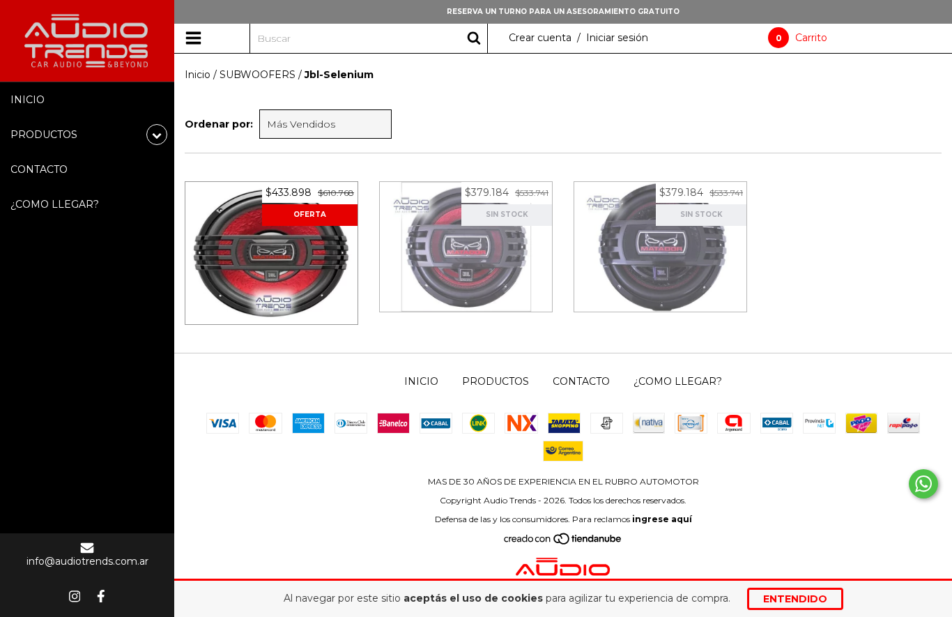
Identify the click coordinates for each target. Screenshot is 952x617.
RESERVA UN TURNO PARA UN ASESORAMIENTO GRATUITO (563, 11)
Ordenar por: (219, 124)
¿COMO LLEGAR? (54, 204)
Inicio (197, 74)
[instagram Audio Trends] (74, 596)
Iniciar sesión (617, 37)
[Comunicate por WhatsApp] (923, 483)
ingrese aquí (662, 519)
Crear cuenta (540, 37)
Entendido (795, 599)
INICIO (27, 99)
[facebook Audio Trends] (101, 596)
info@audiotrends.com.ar (87, 561)
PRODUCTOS (495, 381)
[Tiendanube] (563, 542)
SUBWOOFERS (257, 74)
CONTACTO (39, 169)
